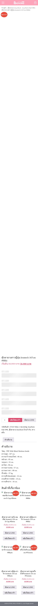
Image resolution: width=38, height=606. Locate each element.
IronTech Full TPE (28, 8)
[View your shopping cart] (35, 3)
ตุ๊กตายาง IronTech (14, 8)
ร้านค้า (4, 8)
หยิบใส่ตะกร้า (15, 420)
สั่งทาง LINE (29, 420)
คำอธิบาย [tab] (8, 440)
